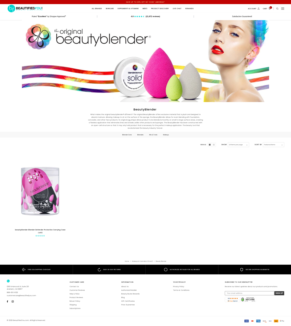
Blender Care (127, 135)
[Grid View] (210, 145)
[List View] (214, 145)
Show (224, 144)
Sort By (258, 144)
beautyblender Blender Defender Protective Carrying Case (40, 230)
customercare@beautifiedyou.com (21, 295)
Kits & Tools (153, 135)
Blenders (140, 135)
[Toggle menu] (282, 9)
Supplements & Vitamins (128, 9)
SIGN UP (279, 293)
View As (203, 145)
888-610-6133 (12, 292)
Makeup (166, 135)
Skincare (110, 9)
